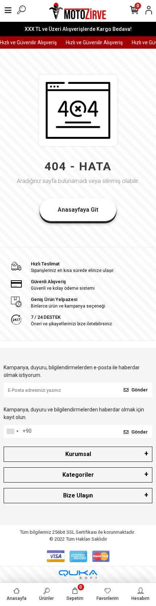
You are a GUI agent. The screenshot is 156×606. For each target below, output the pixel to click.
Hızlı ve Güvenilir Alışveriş (93, 42)
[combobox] (12, 431)
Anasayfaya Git (78, 209)
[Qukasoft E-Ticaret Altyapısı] (78, 574)
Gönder (139, 390)
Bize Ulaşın (78, 495)
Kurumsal (78, 454)
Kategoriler (78, 474)
